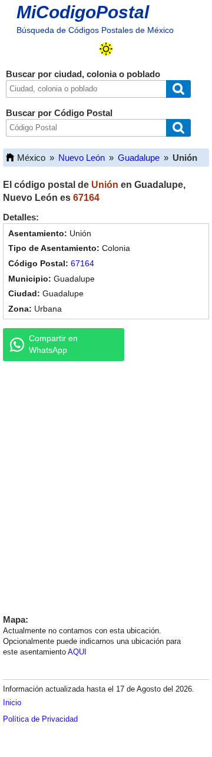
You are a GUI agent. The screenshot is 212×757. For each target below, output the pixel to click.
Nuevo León (81, 158)
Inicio (12, 702)
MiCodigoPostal (82, 12)
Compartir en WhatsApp (53, 344)
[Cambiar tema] (106, 48)
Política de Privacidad (40, 719)
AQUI (77, 651)
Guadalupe (139, 158)
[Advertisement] (106, 485)
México (31, 158)
